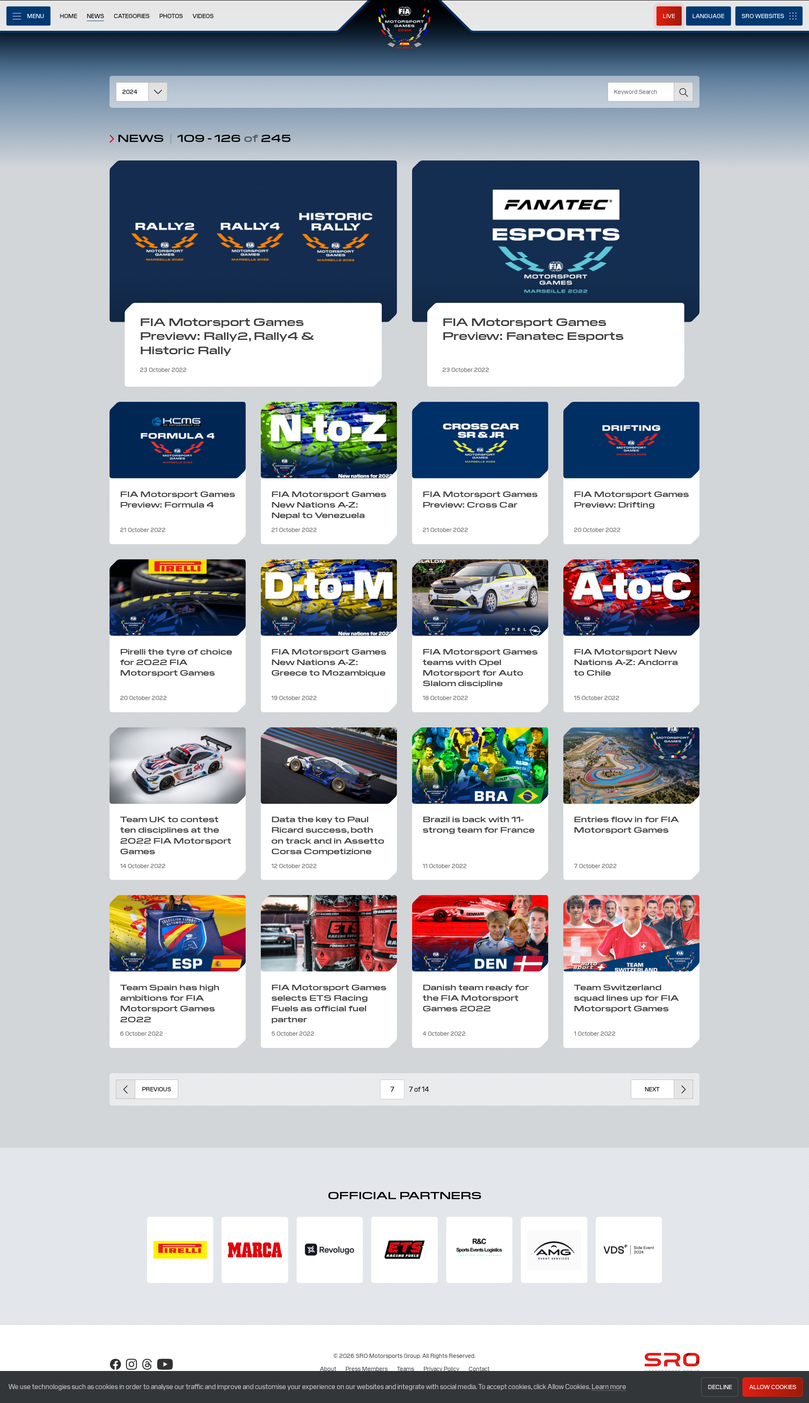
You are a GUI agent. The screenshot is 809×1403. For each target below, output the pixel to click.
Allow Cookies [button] (772, 1387)
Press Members (367, 1369)
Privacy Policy (441, 1369)
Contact (479, 1369)
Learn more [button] (609, 1386)
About (328, 1369)
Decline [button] (720, 1387)
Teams (405, 1369)
